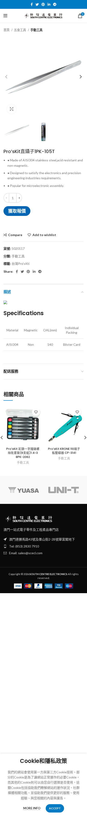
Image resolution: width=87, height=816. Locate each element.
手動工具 (36, 30)
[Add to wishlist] (36, 412)
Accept (55, 808)
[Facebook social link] (31, 4)
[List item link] (43, 546)
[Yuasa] (23, 490)
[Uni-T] (64, 490)
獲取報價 (17, 211)
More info (31, 808)
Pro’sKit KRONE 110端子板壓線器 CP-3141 (64, 451)
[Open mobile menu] (5, 15)
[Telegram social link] (55, 4)
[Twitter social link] (37, 4)
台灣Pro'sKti (20, 264)
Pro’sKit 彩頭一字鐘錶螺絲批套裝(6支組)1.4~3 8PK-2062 (22, 453)
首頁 (6, 30)
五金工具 (20, 30)
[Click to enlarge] (11, 109)
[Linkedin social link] (49, 4)
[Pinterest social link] (43, 4)
